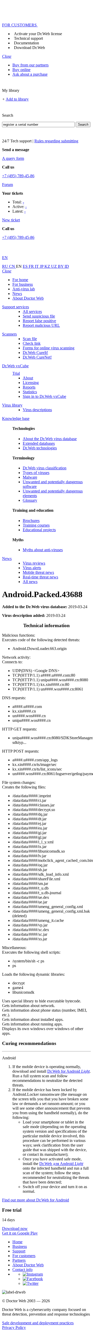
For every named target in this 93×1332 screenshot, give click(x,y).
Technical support (28, 38)
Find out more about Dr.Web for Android (35, 1200)
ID (67, 266)
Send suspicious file (39, 316)
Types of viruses (36, 472)
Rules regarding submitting (56, 141)
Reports (29, 387)
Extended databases (39, 443)
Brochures (31, 520)
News (17, 293)
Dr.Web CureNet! (37, 357)
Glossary (30, 500)
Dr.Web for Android (68, 1071)
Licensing (31, 382)
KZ (47, 266)
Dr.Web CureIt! (35, 352)
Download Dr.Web (29, 47)
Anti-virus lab (23, 289)
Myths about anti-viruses (43, 550)
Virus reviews (34, 563)
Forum (7, 184)
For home (20, 280)
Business (19, 1246)
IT (37, 266)
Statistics (30, 392)
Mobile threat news (38, 572)
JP (42, 266)
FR (32, 266)
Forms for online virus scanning (48, 348)
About (28, 378)
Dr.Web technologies (40, 448)
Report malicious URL (41, 325)
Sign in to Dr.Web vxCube (44, 396)
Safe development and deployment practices (38, 1323)
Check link (32, 343)
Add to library (17, 99)
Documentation (26, 43)
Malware (30, 477)
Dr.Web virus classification (44, 468)
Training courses (36, 525)
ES (26, 266)
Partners (19, 1260)
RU (5, 266)
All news (30, 581)
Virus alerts (32, 568)
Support (18, 1251)
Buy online (21, 69)
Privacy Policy (14, 1327)
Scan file (30, 339)
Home (17, 1242)
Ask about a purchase (30, 74)
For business (22, 284)
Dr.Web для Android (61, 1163)
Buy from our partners (30, 65)
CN (12, 266)
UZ (54, 266)
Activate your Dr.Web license (38, 34)
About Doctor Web (28, 298)
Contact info (22, 1269)
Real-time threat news (40, 577)
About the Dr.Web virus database (50, 439)
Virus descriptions (37, 410)
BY (61, 266)
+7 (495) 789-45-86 (18, 176)
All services (32, 311)
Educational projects (39, 530)
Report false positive (39, 321)
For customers (23, 1256)
